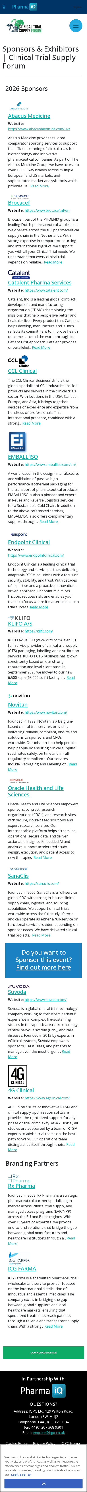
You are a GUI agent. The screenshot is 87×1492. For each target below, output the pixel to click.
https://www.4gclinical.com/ (47, 1098)
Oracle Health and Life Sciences (36, 791)
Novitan (18, 704)
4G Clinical (21, 1090)
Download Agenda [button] (43, 1352)
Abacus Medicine (29, 116)
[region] (43, 1468)
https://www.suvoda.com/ (45, 999)
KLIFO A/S (20, 623)
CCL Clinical (22, 371)
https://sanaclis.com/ (42, 883)
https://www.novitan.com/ (46, 712)
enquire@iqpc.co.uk (49, 1432)
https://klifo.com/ (39, 631)
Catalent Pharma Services (39, 282)
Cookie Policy (21, 1475)
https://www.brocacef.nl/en (47, 210)
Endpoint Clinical (29, 542)
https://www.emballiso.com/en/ (50, 464)
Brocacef (19, 202)
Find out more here (43, 967)
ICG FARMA (22, 1268)
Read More (39, 186)
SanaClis (18, 875)
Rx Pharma (21, 1186)
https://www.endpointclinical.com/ (36, 555)
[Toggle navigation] (75, 25)
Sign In (77, 7)
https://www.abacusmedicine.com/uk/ (39, 128)
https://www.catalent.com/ (46, 290)
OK (43, 1484)
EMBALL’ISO (23, 457)
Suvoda (17, 992)
